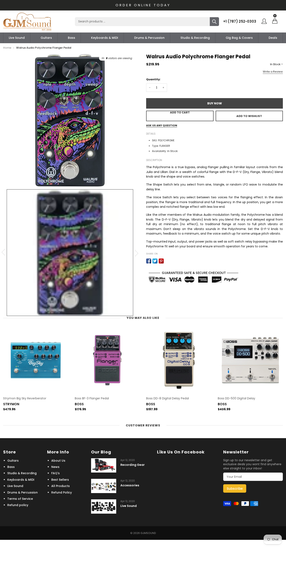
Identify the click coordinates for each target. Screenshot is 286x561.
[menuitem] (16, 37)
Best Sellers (60, 480)
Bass (71, 38)
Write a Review (273, 72)
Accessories (129, 485)
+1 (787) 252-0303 (239, 21)
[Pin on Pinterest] (161, 261)
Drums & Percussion (149, 38)
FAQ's (55, 473)
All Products (60, 486)
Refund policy (17, 505)
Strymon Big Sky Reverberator (24, 398)
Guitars (46, 38)
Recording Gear (132, 465)
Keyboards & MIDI (104, 38)
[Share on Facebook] (148, 261)
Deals (273, 38)
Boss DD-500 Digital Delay (236, 398)
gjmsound (148, 533)
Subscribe (235, 488)
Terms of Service (20, 499)
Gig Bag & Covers (239, 38)
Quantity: (153, 79)
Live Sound (17, 38)
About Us (58, 460)
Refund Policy (61, 492)
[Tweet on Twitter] (154, 261)
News (55, 467)
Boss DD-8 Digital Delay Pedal (167, 398)
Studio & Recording (195, 38)
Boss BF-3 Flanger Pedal (92, 398)
